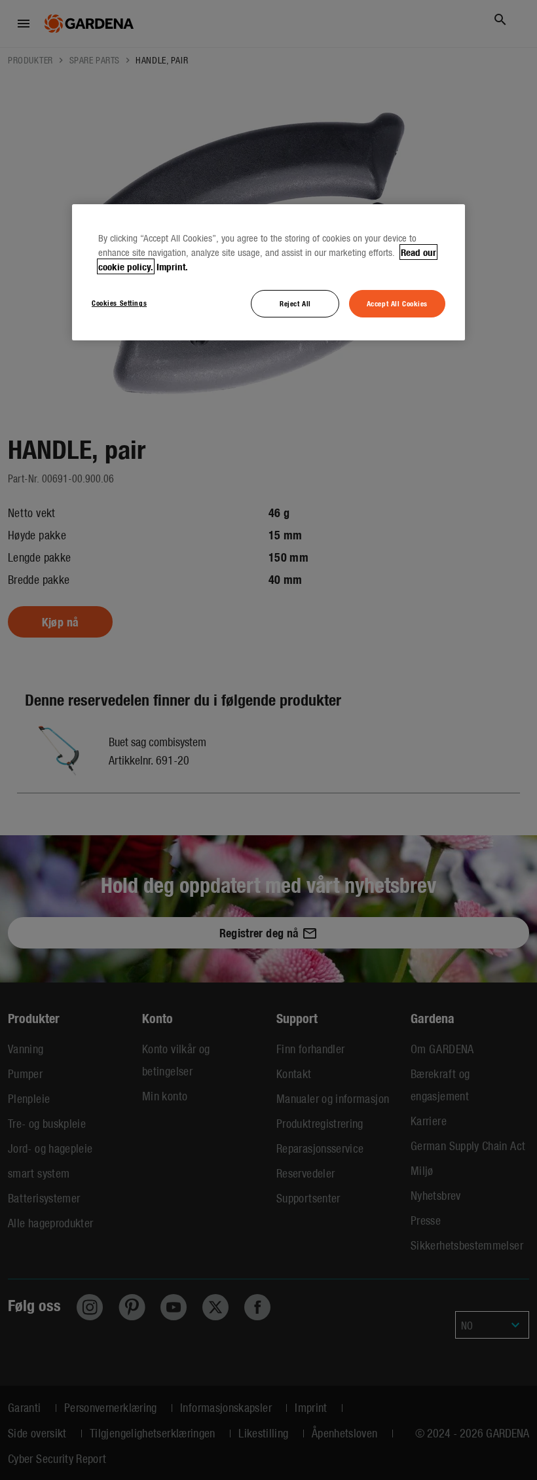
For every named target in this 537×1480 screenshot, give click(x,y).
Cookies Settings (119, 302)
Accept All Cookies (397, 303)
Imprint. (172, 266)
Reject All (295, 303)
